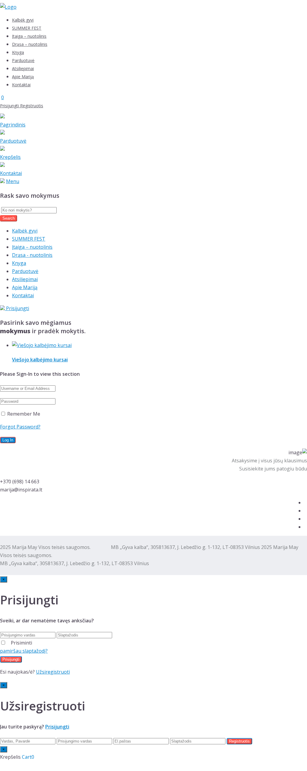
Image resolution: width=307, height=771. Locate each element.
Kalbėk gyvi (23, 20)
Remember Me (23, 414)
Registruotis (31, 105)
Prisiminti (21, 642)
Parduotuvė (23, 60)
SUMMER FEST (26, 28)
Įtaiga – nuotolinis (29, 36)
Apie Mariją (23, 76)
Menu (12, 181)
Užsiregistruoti (53, 672)
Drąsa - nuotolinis (32, 255)
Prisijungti (10, 105)
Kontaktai (21, 84)
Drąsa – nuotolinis (29, 44)
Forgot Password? (20, 426)
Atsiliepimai (23, 68)
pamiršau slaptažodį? (24, 651)
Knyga (18, 52)
